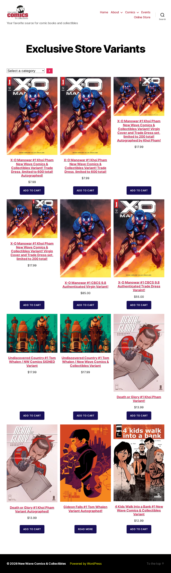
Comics (130, 12)
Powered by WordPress (86, 563)
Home (104, 12)
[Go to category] (49, 71)
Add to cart (32, 190)
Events (145, 12)
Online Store (142, 17)
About (115, 12)
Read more (85, 529)
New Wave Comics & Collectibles (42, 563)
